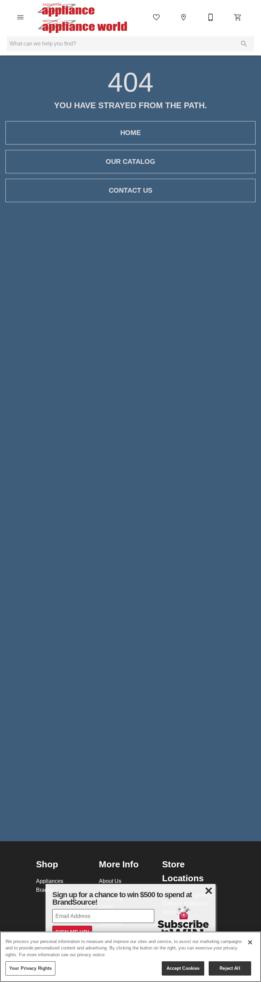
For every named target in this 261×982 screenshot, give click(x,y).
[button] (20, 17)
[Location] (183, 17)
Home (130, 133)
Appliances (49, 881)
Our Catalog (130, 161)
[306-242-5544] (211, 17)
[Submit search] (244, 44)
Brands (44, 890)
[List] (156, 17)
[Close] (250, 942)
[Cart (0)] (238, 17)
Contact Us (130, 190)
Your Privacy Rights (30, 968)
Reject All (230, 968)
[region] (130, 956)
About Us (110, 881)
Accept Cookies (183, 968)
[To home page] (82, 17)
